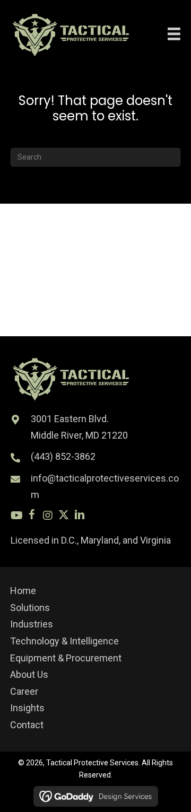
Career (24, 691)
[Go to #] (16, 516)
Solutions (30, 607)
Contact (27, 724)
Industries (31, 624)
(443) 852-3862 (63, 456)
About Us (29, 674)
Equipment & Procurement (65, 657)
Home (23, 590)
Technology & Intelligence (64, 641)
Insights (27, 707)
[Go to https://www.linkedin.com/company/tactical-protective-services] (79, 516)
